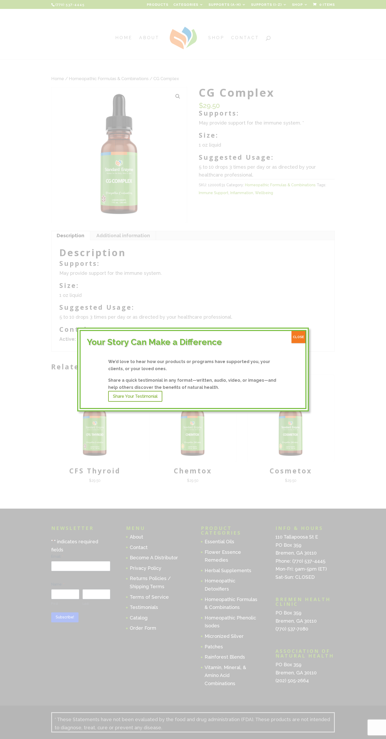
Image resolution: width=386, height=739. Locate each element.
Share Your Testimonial (135, 396)
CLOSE (298, 337)
